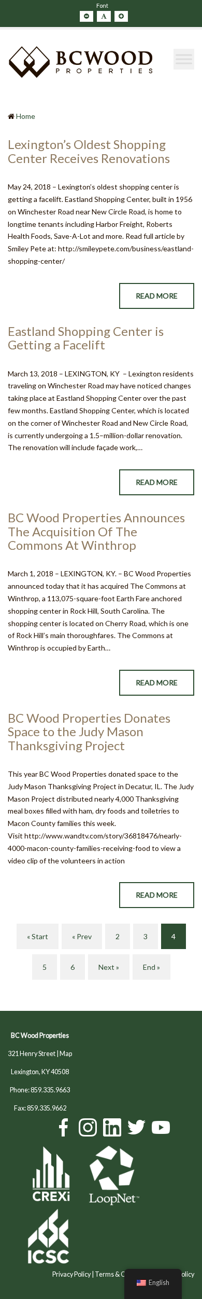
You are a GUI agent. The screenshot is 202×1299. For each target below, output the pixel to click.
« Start (37, 936)
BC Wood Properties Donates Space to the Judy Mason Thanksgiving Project (89, 731)
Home (25, 116)
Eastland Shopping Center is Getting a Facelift (86, 337)
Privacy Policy (71, 1274)
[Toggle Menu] (184, 59)
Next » (108, 967)
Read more (157, 295)
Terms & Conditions (123, 1274)
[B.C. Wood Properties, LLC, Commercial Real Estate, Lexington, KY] (168, 1176)
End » (151, 967)
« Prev (82, 936)
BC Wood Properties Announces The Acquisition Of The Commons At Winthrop (96, 531)
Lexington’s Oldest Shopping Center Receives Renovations (89, 151)
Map (66, 1054)
